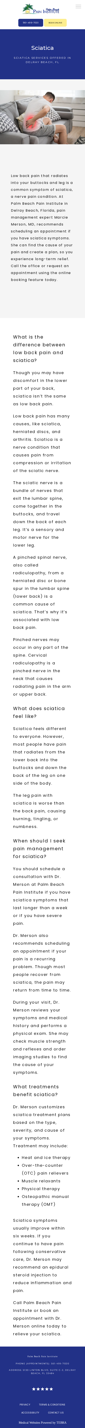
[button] (78, 7)
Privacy (25, 1404)
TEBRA (61, 1422)
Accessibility (30, 1412)
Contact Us (56, 1412)
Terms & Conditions (52, 1404)
